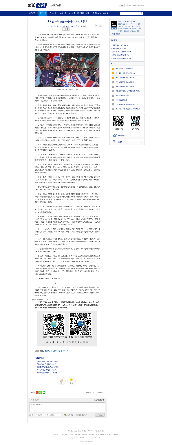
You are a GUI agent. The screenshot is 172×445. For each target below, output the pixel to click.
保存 (89, 392)
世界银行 (54, 351)
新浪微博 (117, 34)
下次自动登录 (69, 415)
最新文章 (114, 40)
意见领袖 (43, 13)
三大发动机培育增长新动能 (120, 55)
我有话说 (84, 26)
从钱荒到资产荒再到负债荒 (46, 364)
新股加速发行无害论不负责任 (47, 373)
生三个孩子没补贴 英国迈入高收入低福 (128, 109)
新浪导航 (142, 5)
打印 (96, 392)
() (78, 26)
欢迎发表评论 (99, 400)
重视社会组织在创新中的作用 (121, 58)
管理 (87, 13)
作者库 (105, 13)
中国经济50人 (96, 13)
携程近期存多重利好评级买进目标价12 (128, 91)
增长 (60, 351)
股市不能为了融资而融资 (120, 45)
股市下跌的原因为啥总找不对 (47, 367)
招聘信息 (84, 434)
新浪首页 (135, 5)
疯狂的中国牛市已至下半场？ (125, 86)
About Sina (64, 434)
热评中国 (63, 13)
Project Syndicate (70, 26)
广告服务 (70, 434)
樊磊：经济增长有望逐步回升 (125, 77)
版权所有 (89, 441)
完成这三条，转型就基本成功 (121, 52)
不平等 (65, 351)
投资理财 (80, 13)
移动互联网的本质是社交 (123, 95)
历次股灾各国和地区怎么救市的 (125, 73)
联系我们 (77, 434)
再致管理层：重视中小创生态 (47, 361)
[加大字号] (100, 25)
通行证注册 (108, 434)
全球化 (47, 351)
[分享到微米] (37, 392)
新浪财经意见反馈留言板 (75, 431)
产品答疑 (116, 434)
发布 (100, 415)
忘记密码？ (83, 415)
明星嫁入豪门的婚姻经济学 (124, 69)
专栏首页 (32, 13)
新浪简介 (56, 434)
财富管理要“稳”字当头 (119, 48)
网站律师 (91, 434)
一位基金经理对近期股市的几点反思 (127, 104)
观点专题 (53, 13)
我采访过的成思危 (121, 100)
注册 (77, 415)
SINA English (100, 434)
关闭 (102, 392)
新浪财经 (128, 5)
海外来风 (72, 13)
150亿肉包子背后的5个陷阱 (46, 370)
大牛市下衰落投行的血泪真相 (125, 82)
